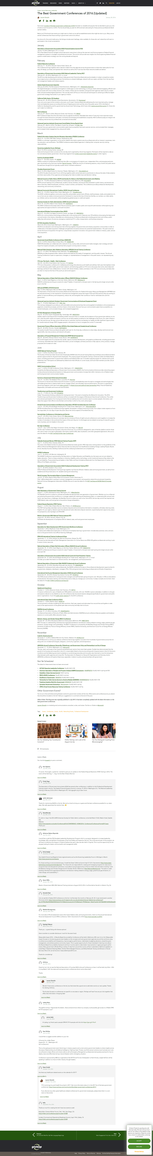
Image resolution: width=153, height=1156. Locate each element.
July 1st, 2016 (46, 1033)
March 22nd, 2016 (47, 926)
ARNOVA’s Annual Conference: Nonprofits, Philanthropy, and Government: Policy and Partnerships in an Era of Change (71, 645)
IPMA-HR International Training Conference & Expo (52, 536)
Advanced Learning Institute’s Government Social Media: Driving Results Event (60, 123)
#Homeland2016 (91, 406)
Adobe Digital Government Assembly (48, 85)
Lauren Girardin (41, 705)
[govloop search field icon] (106, 3)
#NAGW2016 (79, 565)
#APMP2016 (74, 338)
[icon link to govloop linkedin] (47, 21)
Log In (118, 3)
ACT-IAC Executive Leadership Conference (52, 668)
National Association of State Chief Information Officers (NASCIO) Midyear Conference (62, 278)
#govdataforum (83, 171)
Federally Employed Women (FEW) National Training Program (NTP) (56, 441)
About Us (81, 3)
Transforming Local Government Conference (50, 391)
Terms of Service (91, 1153)
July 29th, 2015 (47, 768)
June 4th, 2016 (46, 1004)
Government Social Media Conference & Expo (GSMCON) (54, 240)
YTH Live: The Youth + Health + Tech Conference (51, 261)
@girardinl (101, 705)
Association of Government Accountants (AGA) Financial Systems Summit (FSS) (60, 49)
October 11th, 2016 (48, 1069)
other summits (64, 385)
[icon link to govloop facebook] (43, 21)
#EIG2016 (58, 677)
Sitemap (99, 1153)
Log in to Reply (41, 777)
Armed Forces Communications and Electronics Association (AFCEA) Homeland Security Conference (66, 405)
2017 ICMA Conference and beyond (57, 581)
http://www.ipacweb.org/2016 (93, 917)
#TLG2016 (60, 393)
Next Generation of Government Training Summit (51, 490)
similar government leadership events (86, 154)
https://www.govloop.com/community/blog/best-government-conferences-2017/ (72, 1087)
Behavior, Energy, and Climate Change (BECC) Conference (54, 619)
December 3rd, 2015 (48, 853)
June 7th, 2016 (50, 1019)
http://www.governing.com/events (49, 859)
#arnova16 (66, 647)
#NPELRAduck (74, 251)
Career (39, 10)
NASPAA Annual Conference (45, 609)
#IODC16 (61, 601)
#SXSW (59, 159)
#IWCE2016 (79, 213)
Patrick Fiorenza (66, 163)
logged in (48, 760)
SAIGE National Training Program (46, 351)
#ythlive (71, 263)
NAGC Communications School (46, 366)
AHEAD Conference (43, 452)
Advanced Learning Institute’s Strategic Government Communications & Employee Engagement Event (67, 301)
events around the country (99, 106)
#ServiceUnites (69, 416)
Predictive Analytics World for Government (52, 682)
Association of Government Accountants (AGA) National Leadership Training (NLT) (61, 73)
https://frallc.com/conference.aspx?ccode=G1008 (53, 1113)
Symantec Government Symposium (50, 684)
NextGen (66, 3)
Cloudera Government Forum (46, 169)
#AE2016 (75, 225)
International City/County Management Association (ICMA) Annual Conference (60, 573)
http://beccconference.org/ (92, 869)
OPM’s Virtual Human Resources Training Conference (55, 687)
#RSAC (78, 114)
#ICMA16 (75, 575)
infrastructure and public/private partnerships (83, 385)
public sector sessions (62, 596)
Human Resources (46, 10)
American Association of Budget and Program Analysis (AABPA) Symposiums (62, 670)
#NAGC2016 (78, 368)
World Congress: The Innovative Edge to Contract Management (55, 475)
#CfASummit (80, 638)
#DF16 (73, 590)
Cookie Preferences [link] (46, 1152)
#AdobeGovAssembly (87, 87)
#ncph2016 (87, 181)
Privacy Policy (81, 1153)
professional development (81, 711)
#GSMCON (70, 242)
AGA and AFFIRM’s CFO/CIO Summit (48, 288)
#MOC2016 (76, 315)
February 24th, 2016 (48, 911)
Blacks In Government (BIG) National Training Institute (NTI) (54, 515)
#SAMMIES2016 (84, 680)
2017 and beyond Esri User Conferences (61, 433)
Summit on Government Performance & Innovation (52, 378)
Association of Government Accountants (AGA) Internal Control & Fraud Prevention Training (64, 556)
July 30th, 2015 (47, 814)
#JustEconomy (77, 192)
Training (45, 3)
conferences (50, 711)
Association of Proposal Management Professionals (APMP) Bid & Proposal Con (60, 336)
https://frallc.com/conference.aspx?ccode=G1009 (53, 1119)
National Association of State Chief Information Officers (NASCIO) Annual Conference (62, 546)
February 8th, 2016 (48, 895)
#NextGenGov (75, 492)
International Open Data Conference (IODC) (50, 599)
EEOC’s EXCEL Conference (47, 675)
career (44, 711)
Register (111, 3)
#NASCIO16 (86, 548)
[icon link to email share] (51, 21)
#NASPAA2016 (65, 611)
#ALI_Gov (80, 125)
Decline (139, 1146)
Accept (139, 1141)
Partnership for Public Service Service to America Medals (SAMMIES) (59, 680)
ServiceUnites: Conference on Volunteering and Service (53, 414)
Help (76, 1153)
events (56, 711)
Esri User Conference (43, 426)
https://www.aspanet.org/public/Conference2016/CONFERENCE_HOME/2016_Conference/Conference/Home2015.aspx (74, 824)
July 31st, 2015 (46, 835)
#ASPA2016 (69, 204)
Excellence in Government (47, 677)
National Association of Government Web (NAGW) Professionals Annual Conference (61, 563)
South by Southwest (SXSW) (45, 158)
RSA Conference (42, 112)
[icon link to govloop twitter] (40, 21)
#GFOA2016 (63, 328)
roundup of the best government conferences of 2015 (59, 26)
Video (60, 3)
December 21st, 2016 (48, 1104)
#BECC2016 (85, 621)
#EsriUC (80, 428)
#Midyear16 (81, 280)
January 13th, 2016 (48, 882)
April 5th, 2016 (46, 964)
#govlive (72, 380)
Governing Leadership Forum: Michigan (48, 148)
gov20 (60, 711)
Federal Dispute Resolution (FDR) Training (49, 504)
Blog (73, 3)
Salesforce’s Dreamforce (44, 588)
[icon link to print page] (54, 21)
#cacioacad (82, 100)
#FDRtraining (76, 506)
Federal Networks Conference (46, 64)
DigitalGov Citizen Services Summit (50, 673)
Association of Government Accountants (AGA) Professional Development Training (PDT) (62, 466)
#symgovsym (64, 684)
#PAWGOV (68, 682)
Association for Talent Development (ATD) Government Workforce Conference (60, 527)
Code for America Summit (45, 636)
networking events (68, 711)
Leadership (54, 10)
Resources (53, 3)
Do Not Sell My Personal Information (111, 1153)
